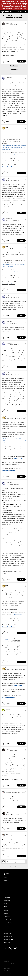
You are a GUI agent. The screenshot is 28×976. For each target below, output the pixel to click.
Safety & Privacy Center (11, 959)
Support (6, 913)
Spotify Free (7, 942)
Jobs (5, 884)
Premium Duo (7, 933)
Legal (5, 959)
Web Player (7, 916)
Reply (21, 61)
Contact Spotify (8, 923)
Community (8, 12)
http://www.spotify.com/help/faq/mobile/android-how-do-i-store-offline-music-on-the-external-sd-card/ (14, 147)
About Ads (13, 963)
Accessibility (6, 966)
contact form (16, 840)
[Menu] (25, 12)
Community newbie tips (8, 167)
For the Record (7, 887)
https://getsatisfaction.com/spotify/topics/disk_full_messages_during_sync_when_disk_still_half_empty (14, 441)
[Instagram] (5, 948)
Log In (21, 11)
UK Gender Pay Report (8, 973)
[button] (25, 24)
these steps (5, 8)
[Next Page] (17, 73)
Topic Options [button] (13, 66)
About (5, 880)
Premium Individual (8, 930)
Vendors (6, 906)
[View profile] (3, 24)
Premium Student (8, 939)
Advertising (7, 900)
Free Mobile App (8, 920)
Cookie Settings (7, 963)
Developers (7, 897)
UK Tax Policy (6, 970)
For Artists (6, 894)
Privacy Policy (6, 961)
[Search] (18, 12)
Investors (6, 903)
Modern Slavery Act (7, 968)
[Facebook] (15, 948)
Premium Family (8, 936)
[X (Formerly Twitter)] (10, 948)
